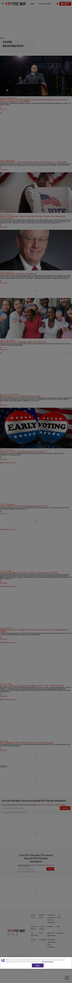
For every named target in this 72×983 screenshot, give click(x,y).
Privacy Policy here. (48, 962)
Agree (37, 965)
